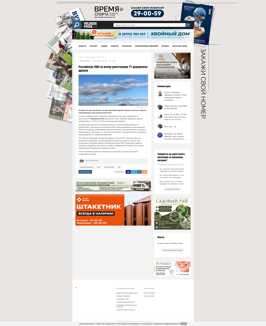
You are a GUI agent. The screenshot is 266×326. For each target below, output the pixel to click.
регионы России (109, 167)
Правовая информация (123, 296)
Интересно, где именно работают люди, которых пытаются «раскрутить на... (175, 136)
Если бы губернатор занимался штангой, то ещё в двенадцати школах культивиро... (175, 96)
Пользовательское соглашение (125, 310)
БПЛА (98, 167)
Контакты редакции (149, 293)
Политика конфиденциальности (125, 302)
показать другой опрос (172, 189)
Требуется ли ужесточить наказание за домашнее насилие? (171, 157)
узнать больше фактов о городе (172, 250)
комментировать (85, 172)
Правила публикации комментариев (127, 293)
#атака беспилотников (86, 167)
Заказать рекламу (149, 296)
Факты (160, 237)
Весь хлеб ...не (170, 127)
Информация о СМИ (122, 299)
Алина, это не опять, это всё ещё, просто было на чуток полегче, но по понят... (175, 116)
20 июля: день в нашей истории (170, 243)
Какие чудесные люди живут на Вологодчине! (175, 107)
